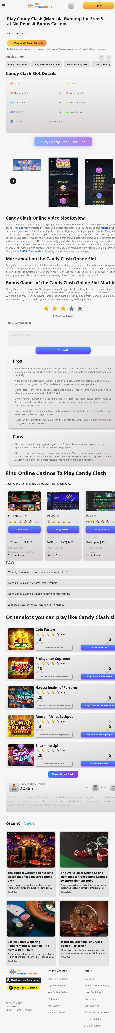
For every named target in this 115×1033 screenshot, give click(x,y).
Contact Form (91, 1005)
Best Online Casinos (58, 978)
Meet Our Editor (93, 992)
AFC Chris (21, 33)
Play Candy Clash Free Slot (63, 142)
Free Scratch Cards (94, 1019)
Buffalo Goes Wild (30, 251)
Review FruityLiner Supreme (54, 676)
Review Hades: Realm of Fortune (54, 705)
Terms (87, 1012)
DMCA (106, 1012)
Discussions (90, 999)
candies (18, 227)
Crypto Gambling (57, 985)
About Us (89, 978)
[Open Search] (71, 6)
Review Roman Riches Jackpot (54, 734)
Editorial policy (89, 49)
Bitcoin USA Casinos (58, 1012)
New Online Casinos (58, 992)
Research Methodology (96, 985)
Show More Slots (63, 774)
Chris (87, 787)
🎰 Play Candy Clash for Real (27, 42)
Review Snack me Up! (54, 763)
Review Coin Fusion (54, 647)
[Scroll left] (101, 57)
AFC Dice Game (92, 1025)
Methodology (102, 49)
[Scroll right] (108, 57)
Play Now (23, 529)
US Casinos (53, 999)
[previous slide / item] (13, 181)
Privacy (97, 1012)
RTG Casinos (54, 1005)
